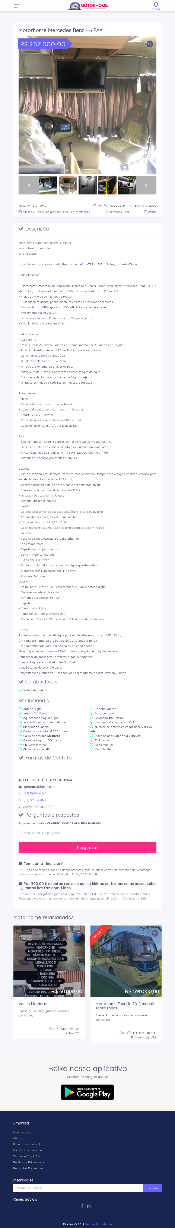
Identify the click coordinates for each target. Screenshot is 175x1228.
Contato (18, 1138)
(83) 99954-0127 (34, 793)
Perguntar (87, 847)
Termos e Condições (27, 1156)
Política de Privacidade (28, 1162)
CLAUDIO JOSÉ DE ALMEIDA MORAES (48, 780)
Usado (152, 211)
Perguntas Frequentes (28, 1168)
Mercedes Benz (119, 211)
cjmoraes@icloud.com (39, 787)
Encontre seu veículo (27, 1144)
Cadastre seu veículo (27, 1150)
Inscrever (152, 1188)
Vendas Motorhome (98, 1224)
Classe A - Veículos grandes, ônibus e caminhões (56, 211)
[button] (29, 105)
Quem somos (22, 1132)
